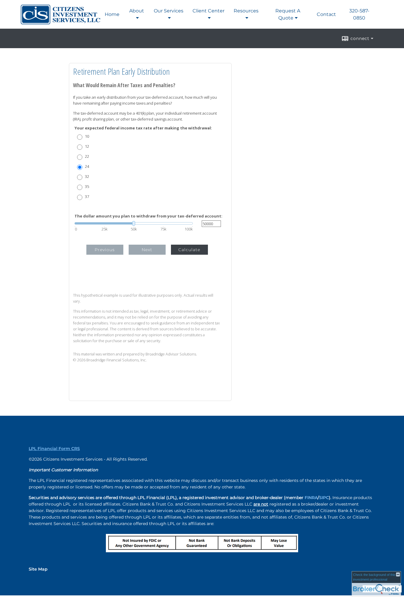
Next (147, 249)
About (136, 11)
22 (87, 156)
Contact (326, 14)
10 (87, 136)
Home (112, 14)
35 (87, 187)
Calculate (189, 249)
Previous (105, 249)
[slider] (134, 223)
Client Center (208, 11)
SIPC (324, 497)
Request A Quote (287, 14)
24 (87, 166)
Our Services (168, 11)
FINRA (311, 497)
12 (87, 146)
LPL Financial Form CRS (54, 448)
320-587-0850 (359, 14)
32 (87, 176)
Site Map (38, 569)
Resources (246, 11)
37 (87, 197)
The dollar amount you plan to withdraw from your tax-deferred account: (148, 216)
